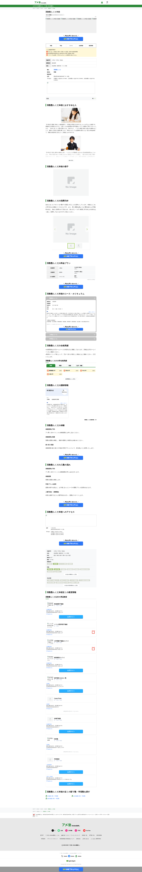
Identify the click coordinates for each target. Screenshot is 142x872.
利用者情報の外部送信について (67, 838)
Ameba (65, 856)
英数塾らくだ (57, 69)
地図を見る (50, 614)
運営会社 (78, 838)
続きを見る (71, 160)
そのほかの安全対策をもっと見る (71, 585)
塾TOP (34, 8)
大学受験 (70, 830)
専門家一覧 (91, 835)
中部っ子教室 (49, 776)
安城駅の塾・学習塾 (52, 796)
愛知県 (38, 8)
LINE (61, 830)
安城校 (48, 683)
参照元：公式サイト (92, 311)
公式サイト (71, 617)
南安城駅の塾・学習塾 (53, 798)
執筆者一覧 (84, 835)
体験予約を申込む (71, 39)
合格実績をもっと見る (70, 379)
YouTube (88, 830)
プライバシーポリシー (52, 838)
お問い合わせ (86, 838)
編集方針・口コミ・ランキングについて (70, 835)
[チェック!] (94, 632)
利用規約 (43, 838)
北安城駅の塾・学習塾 (79, 796)
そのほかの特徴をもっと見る (71, 574)
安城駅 (45, 8)
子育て (79, 830)
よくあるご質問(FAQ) (96, 838)
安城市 (41, 8)
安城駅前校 (49, 609)
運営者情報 (99, 835)
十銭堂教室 (49, 764)
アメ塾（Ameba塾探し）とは (52, 835)
